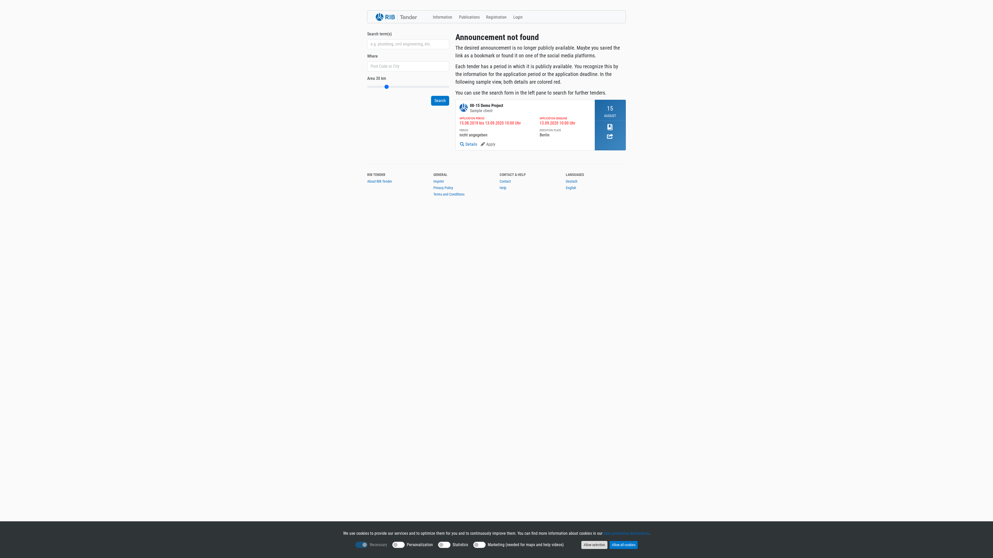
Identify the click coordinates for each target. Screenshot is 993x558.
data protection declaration (626, 533)
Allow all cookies (623, 545)
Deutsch (571, 181)
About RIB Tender (379, 181)
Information (442, 17)
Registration (496, 17)
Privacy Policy (443, 188)
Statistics (460, 544)
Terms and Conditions (448, 194)
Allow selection (594, 545)
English (571, 188)
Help (503, 188)
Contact (505, 181)
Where (372, 56)
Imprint (438, 181)
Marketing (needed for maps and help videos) (526, 544)
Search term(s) (379, 34)
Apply (490, 144)
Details (471, 144)
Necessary (378, 544)
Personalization (420, 544)
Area (376, 78)
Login (518, 17)
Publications (469, 17)
